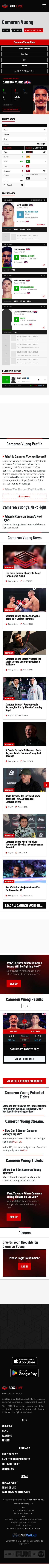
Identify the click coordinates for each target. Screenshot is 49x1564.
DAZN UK (17, 1141)
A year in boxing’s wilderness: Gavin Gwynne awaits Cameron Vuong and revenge (23, 753)
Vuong (13, 1031)
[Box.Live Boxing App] (24, 1361)
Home (6, 30)
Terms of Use (9, 1487)
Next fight (24, 54)
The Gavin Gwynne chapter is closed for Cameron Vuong (23, 574)
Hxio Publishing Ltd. (35, 1499)
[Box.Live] (12, 6)
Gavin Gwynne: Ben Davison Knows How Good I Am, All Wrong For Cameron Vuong (23, 798)
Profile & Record (24, 48)
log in (24, 1266)
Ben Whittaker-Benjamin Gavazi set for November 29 (23, 889)
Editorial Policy (11, 1464)
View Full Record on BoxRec (24, 1081)
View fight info (24, 1059)
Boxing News (9, 567)
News (24, 60)
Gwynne (35, 1031)
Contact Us (8, 1468)
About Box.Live (10, 1454)
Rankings (7, 1435)
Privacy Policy (10, 1482)
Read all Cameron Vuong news (24, 905)
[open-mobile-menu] (44, 6)
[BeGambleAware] (24, 1554)
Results (24, 65)
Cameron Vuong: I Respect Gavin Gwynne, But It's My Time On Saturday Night (24, 707)
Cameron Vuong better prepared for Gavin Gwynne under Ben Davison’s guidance (23, 661)
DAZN (24, 1150)
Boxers (17, 30)
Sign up (14, 983)
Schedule (7, 1425)
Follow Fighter (12, 110)
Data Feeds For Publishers (16, 1459)
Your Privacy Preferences (16, 1492)
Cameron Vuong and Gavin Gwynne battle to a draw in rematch (23, 617)
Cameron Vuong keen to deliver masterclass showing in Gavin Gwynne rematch (24, 844)
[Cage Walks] (24, 1535)
